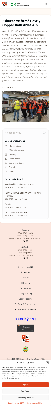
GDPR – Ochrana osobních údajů (31, 403)
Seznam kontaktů (25, 267)
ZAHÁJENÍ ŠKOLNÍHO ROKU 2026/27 (21, 184)
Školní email (25, 272)
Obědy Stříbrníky (25, 293)
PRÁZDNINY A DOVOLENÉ (16, 213)
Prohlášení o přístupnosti (25, 309)
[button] (47, 363)
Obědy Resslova (25, 299)
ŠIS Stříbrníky (25, 288)
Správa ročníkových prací (25, 304)
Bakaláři (25, 278)
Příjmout (25, 385)
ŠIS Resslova (25, 283)
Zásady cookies (13, 403)
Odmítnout (25, 391)
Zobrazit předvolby (25, 398)
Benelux (8, 204)
